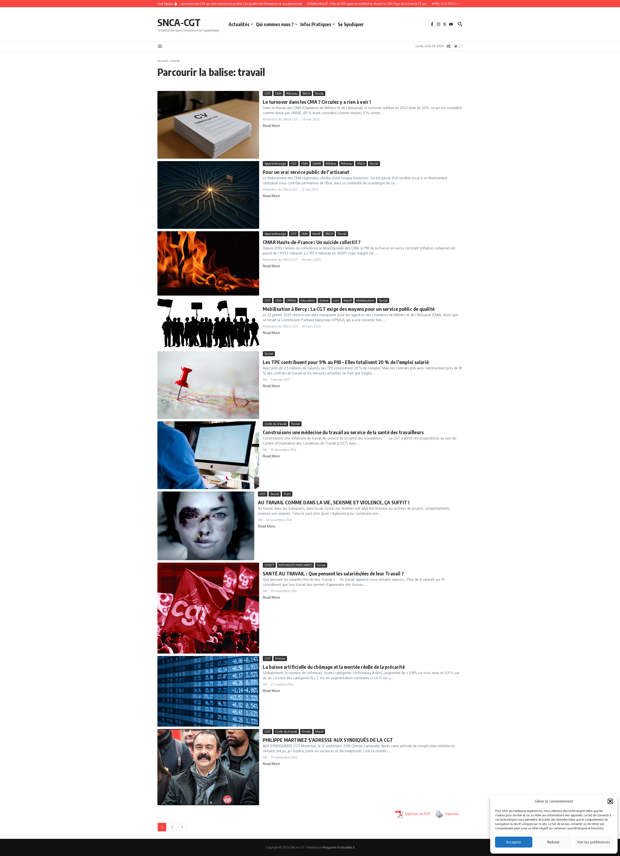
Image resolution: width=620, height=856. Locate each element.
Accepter (513, 842)
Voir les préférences (593, 842)
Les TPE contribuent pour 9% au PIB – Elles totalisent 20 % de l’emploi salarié (346, 362)
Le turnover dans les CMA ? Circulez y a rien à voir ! (317, 102)
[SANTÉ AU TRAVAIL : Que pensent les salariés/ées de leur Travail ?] (208, 608)
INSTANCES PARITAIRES (295, 565)
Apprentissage (275, 163)
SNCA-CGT (179, 22)
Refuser (553, 842)
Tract (287, 494)
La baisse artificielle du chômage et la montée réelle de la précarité (334, 667)
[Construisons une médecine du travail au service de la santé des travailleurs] (208, 455)
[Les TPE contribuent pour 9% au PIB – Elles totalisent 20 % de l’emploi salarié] (208, 385)
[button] (610, 801)
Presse (280, 658)
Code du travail (275, 424)
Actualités (239, 24)
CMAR (316, 163)
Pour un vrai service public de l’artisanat (306, 172)
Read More (271, 126)
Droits (306, 731)
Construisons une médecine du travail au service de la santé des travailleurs (343, 432)
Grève (324, 300)
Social (319, 93)
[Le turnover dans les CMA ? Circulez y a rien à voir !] (208, 125)
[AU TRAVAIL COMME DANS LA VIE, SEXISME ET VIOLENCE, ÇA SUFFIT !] (205, 525)
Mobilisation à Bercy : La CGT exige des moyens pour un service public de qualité (348, 309)
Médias (331, 163)
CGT (267, 93)
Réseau (292, 93)
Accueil (162, 61)
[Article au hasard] (448, 46)
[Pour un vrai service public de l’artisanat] (208, 195)
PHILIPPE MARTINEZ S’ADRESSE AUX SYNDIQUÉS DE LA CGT (328, 740)
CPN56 (291, 300)
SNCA (306, 93)
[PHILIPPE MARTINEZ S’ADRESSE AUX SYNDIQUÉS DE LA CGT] (208, 767)
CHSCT (269, 565)
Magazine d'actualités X (339, 847)
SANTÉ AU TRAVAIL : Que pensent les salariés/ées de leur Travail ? (333, 573)
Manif (316, 234)
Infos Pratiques (315, 24)
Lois (336, 300)
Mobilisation (365, 300)
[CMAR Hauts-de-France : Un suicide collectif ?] (208, 263)
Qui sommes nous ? (275, 24)
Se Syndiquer (351, 24)
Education (308, 300)
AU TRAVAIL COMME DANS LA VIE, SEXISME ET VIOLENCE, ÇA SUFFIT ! (334, 502)
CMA (278, 93)
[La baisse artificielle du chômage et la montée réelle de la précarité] (208, 691)
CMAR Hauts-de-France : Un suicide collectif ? (311, 242)
